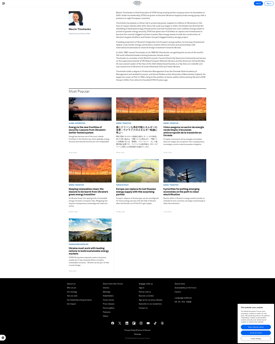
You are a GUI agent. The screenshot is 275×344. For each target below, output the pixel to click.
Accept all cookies (256, 333)
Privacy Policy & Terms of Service (137, 330)
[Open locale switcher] (3, 337)
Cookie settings (256, 338)
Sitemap (137, 334)
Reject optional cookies (256, 327)
